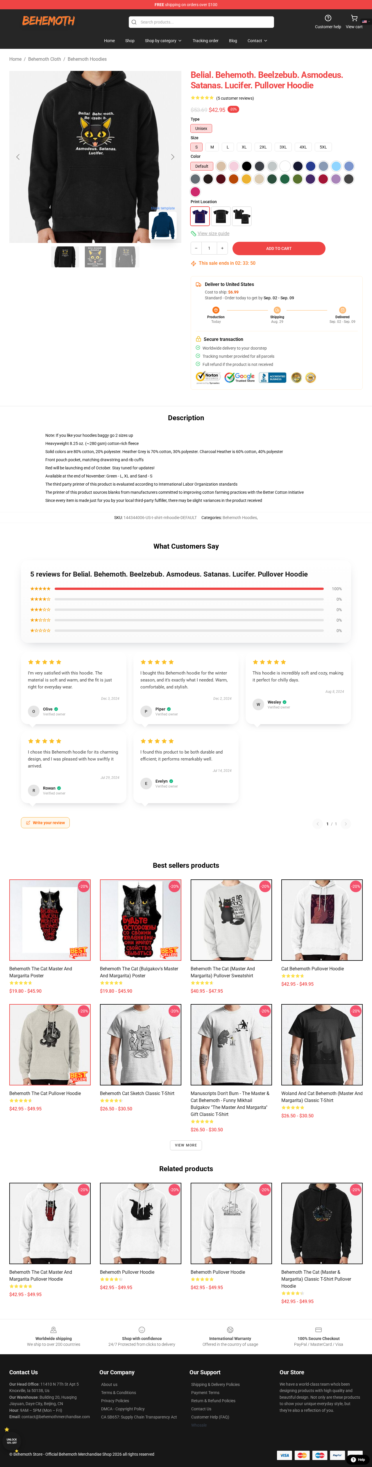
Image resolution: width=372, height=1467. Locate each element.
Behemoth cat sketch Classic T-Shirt (137, 1093)
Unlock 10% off (12, 1441)
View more (186, 1145)
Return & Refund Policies (213, 1400)
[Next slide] (172, 157)
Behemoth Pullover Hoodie (127, 1272)
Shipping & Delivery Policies (215, 1384)
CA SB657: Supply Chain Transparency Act (139, 1417)
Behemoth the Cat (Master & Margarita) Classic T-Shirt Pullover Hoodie (316, 1279)
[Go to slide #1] (65, 256)
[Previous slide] (18, 157)
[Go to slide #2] (95, 256)
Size (194, 137)
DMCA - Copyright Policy (123, 1409)
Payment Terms (205, 1392)
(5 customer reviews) (235, 98)
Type (195, 119)
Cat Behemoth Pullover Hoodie (312, 969)
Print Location (204, 201)
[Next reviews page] (346, 824)
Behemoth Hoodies (87, 59)
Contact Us (201, 1409)
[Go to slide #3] (126, 256)
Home (15, 59)
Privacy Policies (115, 1400)
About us (109, 1384)
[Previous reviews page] (317, 824)
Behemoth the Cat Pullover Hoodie (45, 1093)
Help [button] (361, 1460)
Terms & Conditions (118, 1392)
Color (196, 156)
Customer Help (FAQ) (210, 1417)
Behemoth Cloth (44, 59)
